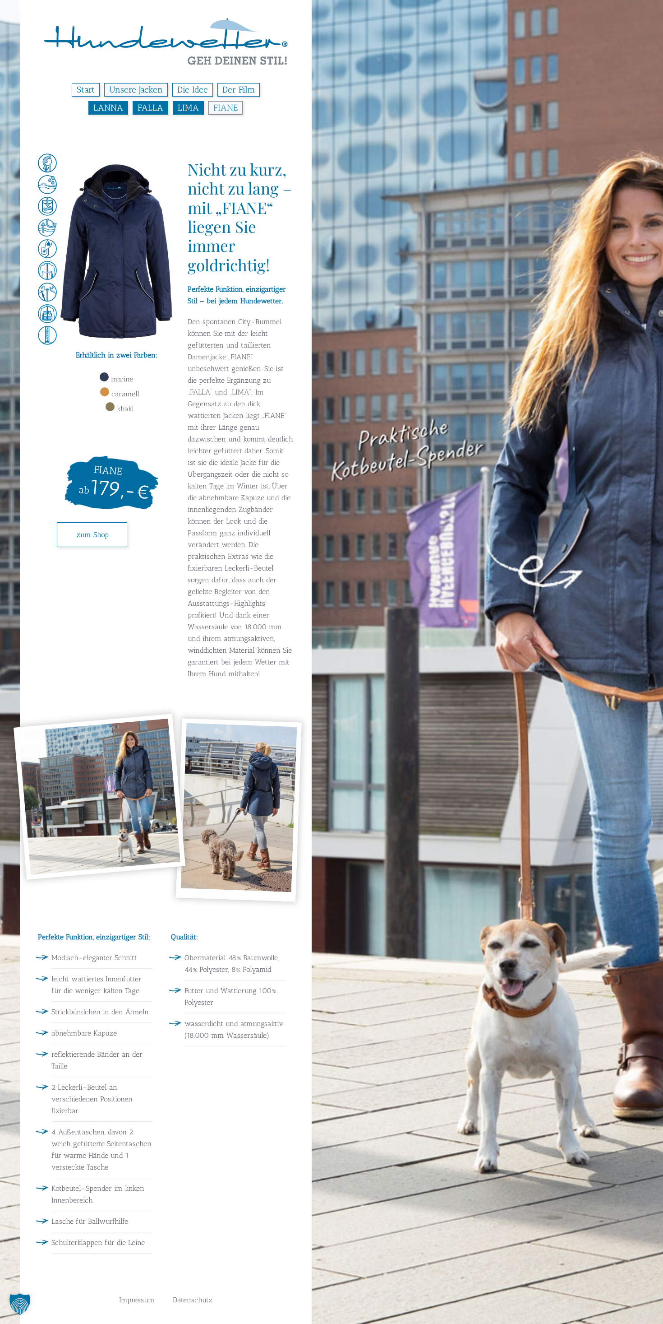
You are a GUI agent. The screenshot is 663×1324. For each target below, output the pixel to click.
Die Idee (192, 89)
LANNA (108, 107)
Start (86, 89)
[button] (99, 798)
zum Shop (93, 534)
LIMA (188, 107)
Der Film (238, 89)
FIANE (225, 107)
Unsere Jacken (136, 89)
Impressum (137, 1300)
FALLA (150, 107)
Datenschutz (192, 1300)
